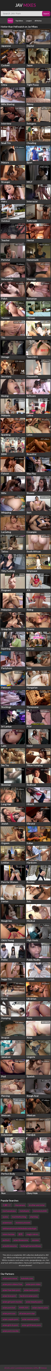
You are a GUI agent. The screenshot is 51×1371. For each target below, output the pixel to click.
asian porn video (33, 1284)
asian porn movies (11, 1331)
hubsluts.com (27, 1278)
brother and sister (37, 1205)
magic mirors (32, 1234)
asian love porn (9, 1296)
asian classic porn (40, 1307)
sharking (34, 1216)
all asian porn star (27, 1313)
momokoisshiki (40, 1211)
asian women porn (30, 1319)
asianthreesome (10, 1246)
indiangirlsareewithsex (31, 1246)
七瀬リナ (7, 1205)
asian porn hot (9, 1307)
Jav (25, 5)
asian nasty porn (31, 1290)
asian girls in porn (10, 1325)
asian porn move (10, 1278)
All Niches (38, 21)
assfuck (6, 1240)
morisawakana (9, 1211)
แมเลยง (35, 1240)
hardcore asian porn (29, 1296)
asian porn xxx (9, 1313)
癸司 (20, 1234)
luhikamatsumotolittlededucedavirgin (19, 1228)
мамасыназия (23, 1222)
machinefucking (19, 1216)
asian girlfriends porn (31, 1325)
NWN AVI (23, 1307)
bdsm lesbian (9, 1234)
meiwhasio (24, 1211)
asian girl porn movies (12, 1301)
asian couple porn (10, 1319)
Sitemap (44, 1368)
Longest (29, 21)
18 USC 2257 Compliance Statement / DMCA (21, 1368)
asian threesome (20, 1240)
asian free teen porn (11, 1290)
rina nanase (20, 1205)
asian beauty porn (34, 1301)
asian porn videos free (12, 1284)
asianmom (7, 1222)
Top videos (19, 21)
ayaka (5, 1216)
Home (10, 21)
